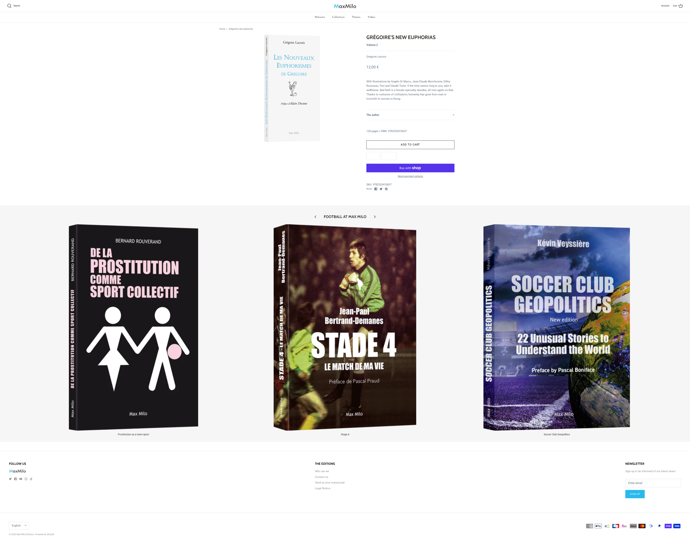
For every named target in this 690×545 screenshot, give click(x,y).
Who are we (322, 471)
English (16, 525)
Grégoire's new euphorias (241, 29)
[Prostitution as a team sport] (133, 327)
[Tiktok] (31, 479)
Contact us (321, 477)
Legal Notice (322, 488)
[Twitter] (10, 479)
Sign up (635, 494)
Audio (389, 156)
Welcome (320, 17)
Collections (338, 17)
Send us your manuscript (330, 482)
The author (372, 115)
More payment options (410, 176)
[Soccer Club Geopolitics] (557, 327)
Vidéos (371, 17)
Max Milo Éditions (25, 534)
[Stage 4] (345, 327)
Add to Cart (410, 144)
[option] (292, 88)
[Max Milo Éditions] (345, 6)
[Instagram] (26, 479)
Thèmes (356, 17)
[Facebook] (15, 479)
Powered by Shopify (44, 534)
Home (222, 29)
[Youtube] (20, 479)
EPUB (373, 156)
